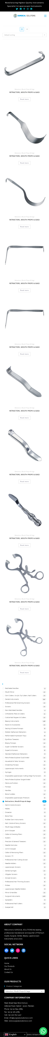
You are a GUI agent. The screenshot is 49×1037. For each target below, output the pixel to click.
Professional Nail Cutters (13, 903)
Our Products (9, 966)
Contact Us (8, 972)
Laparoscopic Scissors (13, 867)
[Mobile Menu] (45, 16)
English (12, 1034)
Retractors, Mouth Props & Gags (24, 89)
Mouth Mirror (9, 692)
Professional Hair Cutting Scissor (16, 860)
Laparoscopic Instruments (14, 768)
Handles (8, 790)
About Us (7, 969)
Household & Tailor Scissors (14, 761)
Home (6, 963)
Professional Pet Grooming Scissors (17, 703)
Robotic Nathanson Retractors (15, 732)
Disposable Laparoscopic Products (17, 798)
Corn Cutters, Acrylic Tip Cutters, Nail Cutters (20, 695)
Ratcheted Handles (12, 688)
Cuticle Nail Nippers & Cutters (15, 717)
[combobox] (24, 991)
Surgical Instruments (12, 896)
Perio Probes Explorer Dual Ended (17, 758)
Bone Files (8, 816)
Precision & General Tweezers (15, 841)
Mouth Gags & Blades (12, 827)
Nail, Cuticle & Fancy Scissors (15, 823)
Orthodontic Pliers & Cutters (15, 714)
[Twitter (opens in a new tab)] (17, 9)
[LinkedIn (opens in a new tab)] (31, 9)
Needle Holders (10, 863)
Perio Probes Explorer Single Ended (17, 779)
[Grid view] (22, 29)
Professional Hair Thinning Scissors (17, 882)
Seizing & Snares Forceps (14, 728)
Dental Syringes (10, 871)
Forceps (8, 787)
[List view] (27, 29)
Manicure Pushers (11, 783)
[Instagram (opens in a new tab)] (27, 9)
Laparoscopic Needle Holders (15, 889)
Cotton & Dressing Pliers (13, 834)
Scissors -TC (9, 856)
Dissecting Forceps (12, 765)
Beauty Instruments (12, 721)
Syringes (8, 772)
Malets (7, 809)
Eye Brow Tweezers (12, 739)
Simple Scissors (10, 878)
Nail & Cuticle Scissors (13, 805)
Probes (7, 885)
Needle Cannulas (11, 845)
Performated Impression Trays (15, 736)
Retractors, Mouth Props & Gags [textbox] (23, 991)
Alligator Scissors (11, 874)
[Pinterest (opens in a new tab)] (24, 9)
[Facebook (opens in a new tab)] (21, 9)
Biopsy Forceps (10, 743)
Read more (24, 99)
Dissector (8, 812)
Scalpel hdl (9, 907)
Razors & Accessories (12, 725)
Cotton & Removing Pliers (14, 852)
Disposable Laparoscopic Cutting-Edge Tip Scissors (23, 776)
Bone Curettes (10, 794)
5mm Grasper (10, 830)
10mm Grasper (10, 849)
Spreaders (8, 900)
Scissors (8, 706)
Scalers (7, 838)
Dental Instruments (12, 699)
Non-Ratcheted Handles (13, 710)
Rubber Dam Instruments (14, 819)
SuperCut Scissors (11, 750)
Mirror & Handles (11, 892)
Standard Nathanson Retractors (16, 754)
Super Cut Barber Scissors (14, 747)
